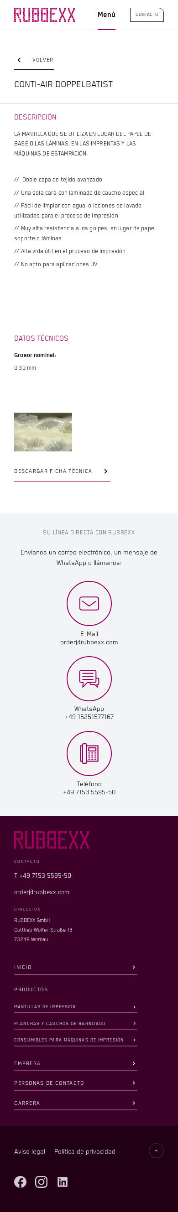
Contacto (147, 14)
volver (43, 60)
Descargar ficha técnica (53, 471)
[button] (106, 15)
